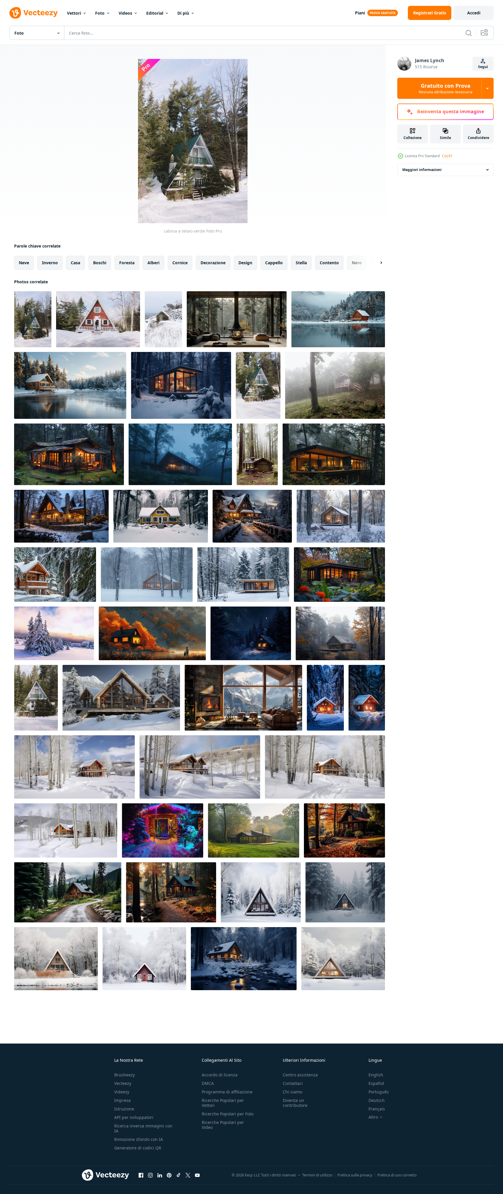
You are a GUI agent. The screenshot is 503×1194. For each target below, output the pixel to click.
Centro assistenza (300, 1075)
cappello (274, 262)
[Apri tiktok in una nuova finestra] (178, 1175)
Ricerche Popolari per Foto (227, 1114)
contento (329, 262)
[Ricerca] (468, 32)
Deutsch (377, 1100)
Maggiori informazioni (422, 169)
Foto (100, 13)
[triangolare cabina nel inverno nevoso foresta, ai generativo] (261, 892)
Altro (373, 1117)
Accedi (473, 13)
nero (357, 262)
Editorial (154, 13)
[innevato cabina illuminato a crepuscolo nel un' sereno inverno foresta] (325, 698)
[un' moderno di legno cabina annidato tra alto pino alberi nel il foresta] (333, 454)
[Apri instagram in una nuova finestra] (150, 1175)
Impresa (122, 1100)
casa (75, 262)
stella (301, 262)
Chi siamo (292, 1092)
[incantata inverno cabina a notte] (162, 830)
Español (376, 1083)
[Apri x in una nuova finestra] (188, 1175)
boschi (99, 262)
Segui (483, 66)
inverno (50, 262)
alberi (153, 262)
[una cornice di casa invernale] (36, 698)
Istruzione (124, 1109)
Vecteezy (122, 1083)
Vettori (74, 13)
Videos (125, 13)
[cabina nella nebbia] (335, 385)
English (376, 1075)
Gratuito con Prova (445, 88)
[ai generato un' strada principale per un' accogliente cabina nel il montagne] (67, 892)
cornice (180, 262)
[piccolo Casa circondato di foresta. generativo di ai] (69, 454)
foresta (126, 262)
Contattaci (293, 1083)
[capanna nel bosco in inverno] (258, 385)
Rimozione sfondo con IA (138, 1139)
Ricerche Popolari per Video (223, 1125)
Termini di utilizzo (317, 1175)
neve (24, 262)
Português (379, 1092)
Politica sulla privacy (354, 1175)
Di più (183, 13)
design (245, 262)
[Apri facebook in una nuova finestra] (141, 1175)
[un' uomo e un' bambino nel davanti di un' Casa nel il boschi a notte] (152, 633)
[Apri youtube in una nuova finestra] (197, 1175)
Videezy (121, 1092)
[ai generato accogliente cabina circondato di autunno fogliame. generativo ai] (344, 830)
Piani (360, 13)
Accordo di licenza (220, 1075)
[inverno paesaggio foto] (54, 633)
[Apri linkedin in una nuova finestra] (159, 1175)
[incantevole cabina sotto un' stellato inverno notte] (251, 633)
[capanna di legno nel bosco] (257, 454)
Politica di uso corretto (397, 1175)
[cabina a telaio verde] (32, 319)
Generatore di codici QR (137, 1148)
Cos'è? (447, 155)
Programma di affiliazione (227, 1092)
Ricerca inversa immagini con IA (143, 1128)
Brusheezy (124, 1075)
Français (377, 1109)
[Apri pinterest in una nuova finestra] (169, 1175)
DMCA (208, 1083)
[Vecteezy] (33, 13)
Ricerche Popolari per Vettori (223, 1103)
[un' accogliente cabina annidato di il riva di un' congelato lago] (338, 319)
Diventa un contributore (295, 1103)
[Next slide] (376, 263)
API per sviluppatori (133, 1117)
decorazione (213, 262)
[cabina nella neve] (98, 319)
